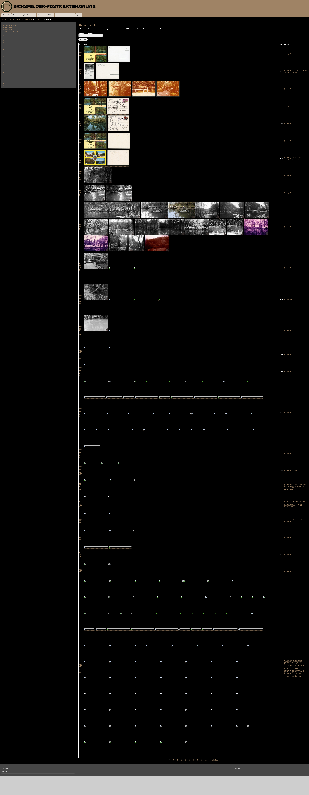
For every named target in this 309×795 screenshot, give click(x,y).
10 (206, 759)
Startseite (6, 15)
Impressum (5, 768)
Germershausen (297, 157)
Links (72, 15)
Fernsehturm (301, 675)
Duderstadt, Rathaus (291, 485)
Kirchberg (287, 662)
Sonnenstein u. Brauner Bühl (294, 487)
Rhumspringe (80, 54)
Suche (58, 15)
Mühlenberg (288, 660)
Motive (37, 19)
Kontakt (65, 15)
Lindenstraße (296, 676)
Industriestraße (299, 667)
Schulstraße (288, 665)
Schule (302, 672)
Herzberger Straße (298, 662)
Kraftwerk (287, 672)
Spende (79, 15)
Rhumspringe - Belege (80, 227)
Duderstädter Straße (291, 668)
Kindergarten (297, 660)
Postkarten (31, 15)
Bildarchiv (42, 15)
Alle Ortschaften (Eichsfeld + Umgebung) (17, 19)
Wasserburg (297, 673)
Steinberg (287, 676)
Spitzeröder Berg (290, 675)
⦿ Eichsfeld (7, 27)
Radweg (297, 664)
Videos (50, 15)
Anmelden (237, 768)
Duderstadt (288, 157)
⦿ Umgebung (7, 29)
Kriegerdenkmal (297, 520)
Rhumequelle (288, 54)
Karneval (295, 672)
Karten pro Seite (85, 33)
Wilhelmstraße (289, 670)
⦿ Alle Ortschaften (10, 31)
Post (302, 665)
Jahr (281, 44)
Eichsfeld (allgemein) (80, 158)
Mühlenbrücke (288, 664)
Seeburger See (298, 159)
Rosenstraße (288, 667)
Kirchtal (297, 665)
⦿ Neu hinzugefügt (10, 25)
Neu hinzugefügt (19, 15)
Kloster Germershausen (293, 488)
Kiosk (295, 470)
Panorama (287, 520)
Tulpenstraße (299, 670)
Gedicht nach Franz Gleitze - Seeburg (295, 71)
